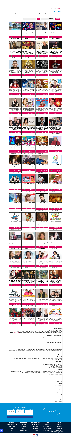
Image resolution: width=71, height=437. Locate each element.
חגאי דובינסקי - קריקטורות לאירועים (29, 107)
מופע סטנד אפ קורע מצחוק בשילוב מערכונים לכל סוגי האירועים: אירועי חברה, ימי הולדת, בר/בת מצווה (42, 262)
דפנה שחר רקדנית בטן (44, 221)
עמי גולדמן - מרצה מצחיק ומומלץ (43, 49)
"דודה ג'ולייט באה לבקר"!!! (57, 259)
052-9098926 (17, 170)
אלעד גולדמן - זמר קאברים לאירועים (15, 126)
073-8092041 (17, 37)
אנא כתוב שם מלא (30, 409)
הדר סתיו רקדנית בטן (45, 240)
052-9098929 (57, 189)
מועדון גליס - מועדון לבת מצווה (30, 317)
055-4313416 (57, 94)
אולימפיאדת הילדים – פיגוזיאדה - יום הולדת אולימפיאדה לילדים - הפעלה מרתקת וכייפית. (55, 224)
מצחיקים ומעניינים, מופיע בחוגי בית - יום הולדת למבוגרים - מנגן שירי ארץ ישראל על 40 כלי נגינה (28, 166)
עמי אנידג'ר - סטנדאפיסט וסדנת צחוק (29, 183)
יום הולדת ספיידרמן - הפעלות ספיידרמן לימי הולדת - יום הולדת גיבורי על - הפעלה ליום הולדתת (15, 319)
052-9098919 (57, 113)
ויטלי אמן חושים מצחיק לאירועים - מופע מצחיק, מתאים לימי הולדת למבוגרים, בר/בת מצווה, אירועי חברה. (15, 109)
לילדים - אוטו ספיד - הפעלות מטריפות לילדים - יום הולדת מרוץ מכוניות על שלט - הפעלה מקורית (15, 300)
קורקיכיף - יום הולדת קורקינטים (16, 221)
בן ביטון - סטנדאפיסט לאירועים (57, 49)
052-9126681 (57, 75)
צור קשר (11, 428)
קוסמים (47, 422)
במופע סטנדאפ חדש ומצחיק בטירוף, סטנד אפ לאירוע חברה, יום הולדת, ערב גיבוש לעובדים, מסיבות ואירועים (55, 33)
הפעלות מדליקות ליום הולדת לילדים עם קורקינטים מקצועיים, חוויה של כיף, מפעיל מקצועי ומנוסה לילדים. (15, 224)
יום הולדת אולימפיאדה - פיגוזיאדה (56, 221)
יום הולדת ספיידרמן (18, 317)
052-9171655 (30, 266)
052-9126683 (17, 113)
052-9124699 (30, 132)
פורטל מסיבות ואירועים (55, 407)
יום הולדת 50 (35, 426)
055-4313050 (44, 132)
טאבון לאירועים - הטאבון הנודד (57, 202)
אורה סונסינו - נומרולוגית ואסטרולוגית (15, 259)
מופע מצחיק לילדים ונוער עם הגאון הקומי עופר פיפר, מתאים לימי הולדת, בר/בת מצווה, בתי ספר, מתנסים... (55, 90)
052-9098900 (15, 208)
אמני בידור (59, 422)
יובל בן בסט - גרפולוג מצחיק (57, 278)
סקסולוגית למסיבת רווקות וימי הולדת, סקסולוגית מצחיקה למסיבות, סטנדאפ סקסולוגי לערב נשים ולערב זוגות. (15, 166)
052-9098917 (42, 227)
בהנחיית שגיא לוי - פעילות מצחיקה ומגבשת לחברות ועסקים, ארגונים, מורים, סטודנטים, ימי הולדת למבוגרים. (42, 147)
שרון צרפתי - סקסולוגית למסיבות (16, 164)
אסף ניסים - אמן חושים (17, 202)
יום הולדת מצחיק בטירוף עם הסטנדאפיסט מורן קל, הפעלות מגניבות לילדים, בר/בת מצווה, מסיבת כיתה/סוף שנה (28, 52)
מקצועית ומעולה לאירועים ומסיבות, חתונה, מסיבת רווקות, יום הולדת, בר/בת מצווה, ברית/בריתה (42, 243)
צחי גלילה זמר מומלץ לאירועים (43, 68)
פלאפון (14, 409)
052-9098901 (30, 151)
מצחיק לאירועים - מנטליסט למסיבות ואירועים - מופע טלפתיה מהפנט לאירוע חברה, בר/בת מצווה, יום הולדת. (42, 33)
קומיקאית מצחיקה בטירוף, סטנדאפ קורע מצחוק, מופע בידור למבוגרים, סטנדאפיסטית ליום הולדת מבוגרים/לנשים (42, 109)
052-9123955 (44, 113)
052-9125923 (44, 189)
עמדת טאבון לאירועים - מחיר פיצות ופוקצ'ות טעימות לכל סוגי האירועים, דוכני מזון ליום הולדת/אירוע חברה (55, 205)
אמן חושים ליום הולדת (47, 428)
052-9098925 (30, 247)
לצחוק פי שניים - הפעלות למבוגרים (56, 126)
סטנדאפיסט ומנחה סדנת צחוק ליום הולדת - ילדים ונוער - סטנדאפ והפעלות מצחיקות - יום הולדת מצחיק (28, 186)
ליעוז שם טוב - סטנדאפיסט (44, 202)
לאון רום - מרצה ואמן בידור (44, 317)
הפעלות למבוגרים (23, 430)
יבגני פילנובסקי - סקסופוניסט (57, 183)
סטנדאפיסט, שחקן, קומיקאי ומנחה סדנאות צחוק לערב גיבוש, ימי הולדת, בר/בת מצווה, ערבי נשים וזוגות (55, 109)
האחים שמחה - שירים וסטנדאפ (16, 183)
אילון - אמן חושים (45, 126)
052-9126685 (44, 208)
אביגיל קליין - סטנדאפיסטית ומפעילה (29, 240)
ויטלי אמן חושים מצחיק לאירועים (16, 107)
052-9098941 (44, 304)
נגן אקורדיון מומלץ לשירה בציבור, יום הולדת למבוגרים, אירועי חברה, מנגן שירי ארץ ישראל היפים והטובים (15, 243)
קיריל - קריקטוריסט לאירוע (30, 145)
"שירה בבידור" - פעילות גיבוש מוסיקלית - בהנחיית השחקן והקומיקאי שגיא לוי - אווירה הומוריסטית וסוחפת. (28, 71)
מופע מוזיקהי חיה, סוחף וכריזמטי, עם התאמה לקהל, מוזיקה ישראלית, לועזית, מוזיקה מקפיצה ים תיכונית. (42, 71)
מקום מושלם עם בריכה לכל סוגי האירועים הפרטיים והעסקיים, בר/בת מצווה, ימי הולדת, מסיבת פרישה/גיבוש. (15, 33)
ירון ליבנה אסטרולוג (32, 259)
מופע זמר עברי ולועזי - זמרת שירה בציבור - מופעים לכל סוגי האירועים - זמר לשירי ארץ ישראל (28, 128)
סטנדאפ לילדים (59, 430)
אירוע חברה (23, 426)
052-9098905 (29, 170)
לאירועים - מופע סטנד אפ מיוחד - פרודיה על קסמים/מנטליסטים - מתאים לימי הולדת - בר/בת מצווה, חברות (42, 205)
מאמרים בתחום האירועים (12, 424)
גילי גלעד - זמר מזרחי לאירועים (30, 278)
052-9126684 (44, 56)
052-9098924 (17, 56)
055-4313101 (17, 94)
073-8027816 (30, 94)
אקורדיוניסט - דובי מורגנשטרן (16, 240)
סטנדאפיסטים (59, 428)
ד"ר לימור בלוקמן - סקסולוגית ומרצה (56, 240)
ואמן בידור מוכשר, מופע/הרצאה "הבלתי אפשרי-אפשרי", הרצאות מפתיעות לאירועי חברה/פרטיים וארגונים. (55, 147)
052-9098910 (30, 113)
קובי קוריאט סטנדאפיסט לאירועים (56, 68)
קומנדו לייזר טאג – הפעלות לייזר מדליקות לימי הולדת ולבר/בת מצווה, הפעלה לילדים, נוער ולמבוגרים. (42, 281)
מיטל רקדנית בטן (32, 202)
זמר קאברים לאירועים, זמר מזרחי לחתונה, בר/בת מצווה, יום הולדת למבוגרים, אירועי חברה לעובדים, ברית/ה (28, 281)
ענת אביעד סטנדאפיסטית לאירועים (42, 107)
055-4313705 (44, 75)
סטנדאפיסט (59, 424)
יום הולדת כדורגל (59, 164)
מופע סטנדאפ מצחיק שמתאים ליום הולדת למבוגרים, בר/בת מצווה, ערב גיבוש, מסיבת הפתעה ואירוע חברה (55, 52)
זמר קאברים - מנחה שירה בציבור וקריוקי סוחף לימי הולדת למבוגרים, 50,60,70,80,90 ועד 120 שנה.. (15, 128)
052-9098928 (17, 323)
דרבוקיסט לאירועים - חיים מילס (43, 183)
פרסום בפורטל (12, 426)
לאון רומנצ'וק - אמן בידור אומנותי (16, 145)
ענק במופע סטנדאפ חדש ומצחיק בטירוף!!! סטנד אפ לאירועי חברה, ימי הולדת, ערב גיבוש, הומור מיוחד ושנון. (15, 71)
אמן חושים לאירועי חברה (47, 430)
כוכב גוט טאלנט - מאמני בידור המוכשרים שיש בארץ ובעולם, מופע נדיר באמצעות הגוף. (15, 147)
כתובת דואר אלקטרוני (20, 409)
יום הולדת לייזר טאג (45, 278)
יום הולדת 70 (35, 430)
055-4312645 (30, 75)
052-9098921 (29, 227)
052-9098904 (57, 208)
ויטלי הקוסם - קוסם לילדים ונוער (43, 164)
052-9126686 (56, 132)
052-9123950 (17, 151)
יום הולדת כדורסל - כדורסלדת (57, 317)
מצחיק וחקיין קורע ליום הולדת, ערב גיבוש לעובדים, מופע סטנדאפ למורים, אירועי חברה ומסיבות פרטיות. (55, 71)
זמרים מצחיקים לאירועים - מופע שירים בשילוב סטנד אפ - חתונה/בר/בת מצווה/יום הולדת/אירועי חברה (15, 186)
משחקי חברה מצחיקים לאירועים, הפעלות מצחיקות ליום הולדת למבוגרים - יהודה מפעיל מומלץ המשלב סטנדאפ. (55, 128)
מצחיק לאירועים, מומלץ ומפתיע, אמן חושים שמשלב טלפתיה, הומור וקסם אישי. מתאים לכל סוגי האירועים (42, 128)
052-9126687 (17, 132)
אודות (12, 430)
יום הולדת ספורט (50, 351)
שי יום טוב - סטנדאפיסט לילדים (30, 30)
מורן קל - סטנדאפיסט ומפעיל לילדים (29, 49)
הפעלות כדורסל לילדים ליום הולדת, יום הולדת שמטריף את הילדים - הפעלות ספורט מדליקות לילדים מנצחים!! (55, 319)
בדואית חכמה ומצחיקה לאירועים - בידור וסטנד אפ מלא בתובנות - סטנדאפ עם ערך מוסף (42, 90)
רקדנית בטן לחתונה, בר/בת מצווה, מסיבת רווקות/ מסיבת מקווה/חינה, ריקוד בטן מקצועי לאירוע (42, 224)
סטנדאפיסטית (59, 426)
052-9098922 (44, 94)
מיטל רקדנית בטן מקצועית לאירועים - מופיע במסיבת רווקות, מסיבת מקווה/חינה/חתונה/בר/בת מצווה (28, 205)
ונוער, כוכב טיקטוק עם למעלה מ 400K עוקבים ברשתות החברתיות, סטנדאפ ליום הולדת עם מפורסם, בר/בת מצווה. (29, 33)
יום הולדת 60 (35, 428)
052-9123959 (56, 151)
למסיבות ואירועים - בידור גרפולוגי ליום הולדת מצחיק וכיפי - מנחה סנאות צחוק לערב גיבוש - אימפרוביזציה (55, 281)
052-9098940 (57, 170)
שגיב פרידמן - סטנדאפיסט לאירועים (15, 68)
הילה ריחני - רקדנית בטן (31, 221)
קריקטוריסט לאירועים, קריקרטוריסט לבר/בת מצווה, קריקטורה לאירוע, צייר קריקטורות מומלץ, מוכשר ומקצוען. (28, 109)
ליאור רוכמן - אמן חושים (44, 30)
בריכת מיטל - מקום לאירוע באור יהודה (15, 30)
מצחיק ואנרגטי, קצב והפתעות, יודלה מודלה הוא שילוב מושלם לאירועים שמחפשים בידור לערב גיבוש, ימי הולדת (15, 90)
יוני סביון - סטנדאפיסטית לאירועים (15, 49)
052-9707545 (30, 37)
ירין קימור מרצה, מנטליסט (57, 145)
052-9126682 (30, 56)
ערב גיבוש (24, 424)
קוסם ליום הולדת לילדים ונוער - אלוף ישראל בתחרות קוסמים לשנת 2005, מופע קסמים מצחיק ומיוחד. (42, 166)
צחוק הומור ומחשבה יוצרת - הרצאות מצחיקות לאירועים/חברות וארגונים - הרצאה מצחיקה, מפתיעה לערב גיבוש (42, 52)
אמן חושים (47, 424)
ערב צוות (23, 428)
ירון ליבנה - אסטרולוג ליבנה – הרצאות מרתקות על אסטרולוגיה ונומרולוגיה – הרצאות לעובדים (28, 262)
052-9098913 (17, 266)
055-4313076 (57, 56)
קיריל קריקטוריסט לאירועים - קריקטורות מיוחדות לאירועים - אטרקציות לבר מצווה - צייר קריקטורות (28, 147)
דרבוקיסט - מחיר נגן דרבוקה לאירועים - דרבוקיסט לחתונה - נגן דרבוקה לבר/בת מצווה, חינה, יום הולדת (42, 186)
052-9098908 (17, 75)
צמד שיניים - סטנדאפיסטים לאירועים (42, 259)
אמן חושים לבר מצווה (47, 426)
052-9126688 (15, 189)
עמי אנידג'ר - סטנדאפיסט (58, 107)
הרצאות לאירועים (23, 422)
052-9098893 (29, 208)
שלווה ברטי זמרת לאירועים (30, 126)
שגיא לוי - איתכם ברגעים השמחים (29, 68)
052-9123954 (30, 285)
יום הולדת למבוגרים (35, 424)
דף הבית (59, 8)
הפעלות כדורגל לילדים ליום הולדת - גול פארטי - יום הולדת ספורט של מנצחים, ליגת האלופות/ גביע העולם (55, 166)
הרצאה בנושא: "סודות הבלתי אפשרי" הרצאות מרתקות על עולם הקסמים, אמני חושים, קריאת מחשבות (42, 319)
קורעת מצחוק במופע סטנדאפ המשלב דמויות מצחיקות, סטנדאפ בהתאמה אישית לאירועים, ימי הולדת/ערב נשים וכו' (28, 243)
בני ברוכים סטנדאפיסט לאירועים (56, 30)
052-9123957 (57, 37)
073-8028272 (30, 323)
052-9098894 (17, 247)
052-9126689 (44, 37)
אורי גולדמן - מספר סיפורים (30, 164)
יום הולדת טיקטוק (16, 332)
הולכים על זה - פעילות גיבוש (43, 145)
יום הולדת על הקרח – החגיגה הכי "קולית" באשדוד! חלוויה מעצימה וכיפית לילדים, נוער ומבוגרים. (28, 90)
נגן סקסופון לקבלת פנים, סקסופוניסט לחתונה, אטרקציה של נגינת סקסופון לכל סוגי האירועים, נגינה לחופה (55, 186)
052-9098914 (42, 246)
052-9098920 (57, 285)
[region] (35, 434)
